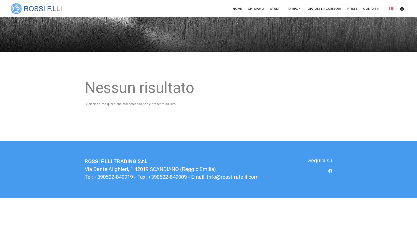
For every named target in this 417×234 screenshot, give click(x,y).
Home (237, 8)
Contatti (371, 8)
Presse (352, 8)
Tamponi (294, 8)
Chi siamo (256, 8)
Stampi (275, 8)
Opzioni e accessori (324, 8)
